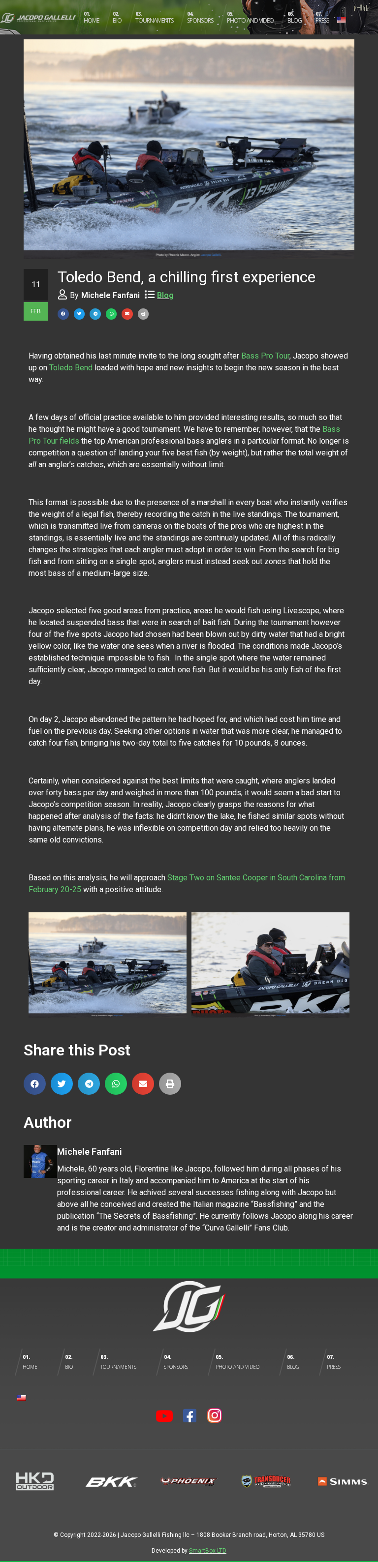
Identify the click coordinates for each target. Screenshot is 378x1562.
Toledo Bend (71, 367)
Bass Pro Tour (265, 355)
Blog (165, 295)
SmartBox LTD (207, 1550)
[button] (63, 314)
